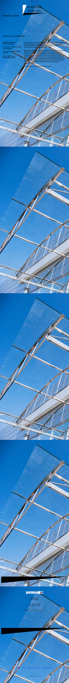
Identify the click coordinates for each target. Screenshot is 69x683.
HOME (36, 1)
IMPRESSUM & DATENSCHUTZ (34, 667)
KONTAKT (24, 667)
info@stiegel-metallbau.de (37, 610)
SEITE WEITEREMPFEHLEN (47, 667)
